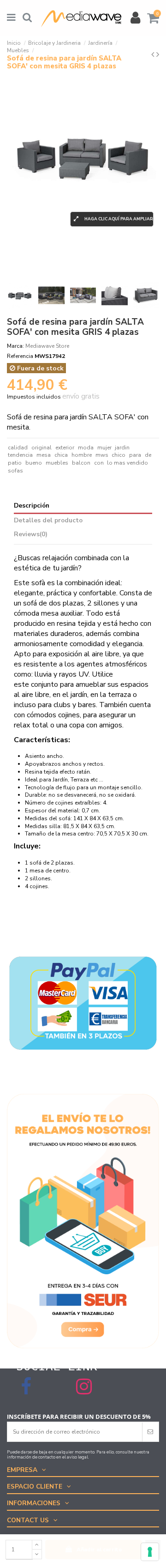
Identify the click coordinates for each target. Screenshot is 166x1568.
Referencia (20, 356)
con (99, 462)
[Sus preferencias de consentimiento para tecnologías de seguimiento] (150, 1552)
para (135, 455)
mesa (43, 455)
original (41, 447)
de (148, 455)
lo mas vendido (127, 462)
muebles (57, 462)
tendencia (20, 455)
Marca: (15, 346)
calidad (18, 447)
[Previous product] (153, 54)
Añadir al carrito (99, 1549)
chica (61, 455)
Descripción (31, 506)
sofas (15, 470)
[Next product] (157, 54)
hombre (81, 455)
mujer (104, 447)
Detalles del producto (48, 521)
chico (118, 455)
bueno (33, 462)
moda (86, 447)
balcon (81, 462)
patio (15, 462)
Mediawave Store (47, 346)
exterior (64, 447)
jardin (122, 447)
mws (101, 455)
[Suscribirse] (150, 1431)
